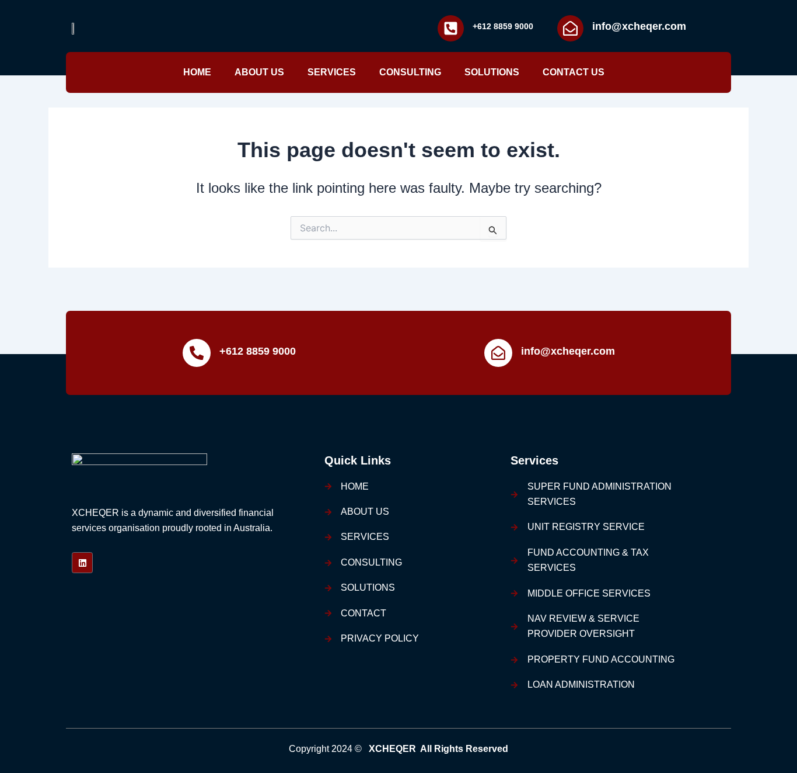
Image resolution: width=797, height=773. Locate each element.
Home (197, 72)
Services (331, 72)
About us (259, 72)
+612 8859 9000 (503, 26)
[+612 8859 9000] (451, 28)
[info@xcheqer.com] (570, 28)
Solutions (491, 72)
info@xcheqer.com (639, 26)
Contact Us (573, 72)
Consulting (410, 72)
